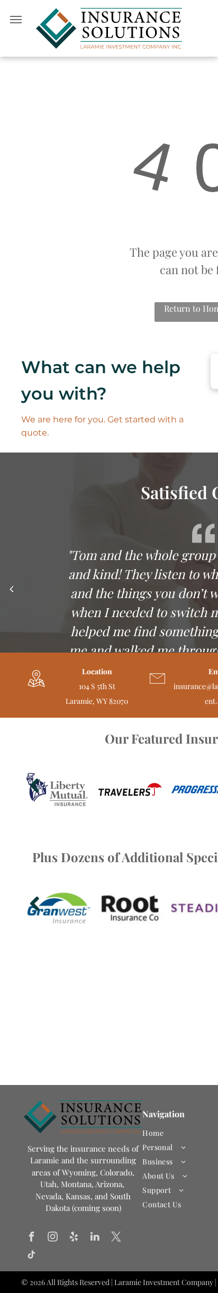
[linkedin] (95, 1238)
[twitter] (116, 1238)
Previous (32, 911)
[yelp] (73, 1238)
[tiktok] (31, 1256)
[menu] (15, 19)
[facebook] (31, 1238)
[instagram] (52, 1238)
